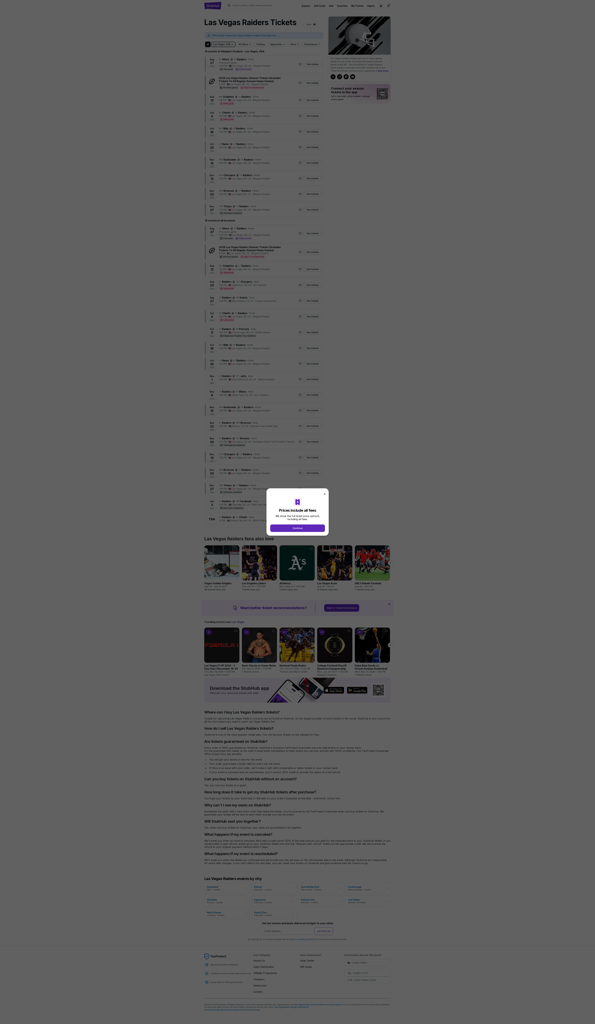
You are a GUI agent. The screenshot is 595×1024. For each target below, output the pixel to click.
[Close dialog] (324, 494)
